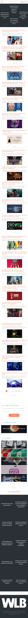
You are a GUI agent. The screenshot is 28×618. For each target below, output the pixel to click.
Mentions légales (15, 612)
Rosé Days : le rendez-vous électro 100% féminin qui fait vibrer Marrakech (13, 114)
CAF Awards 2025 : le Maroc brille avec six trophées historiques (14, 150)
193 (13, 391)
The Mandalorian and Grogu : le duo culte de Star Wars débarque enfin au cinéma (13, 83)
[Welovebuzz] (6, 2)
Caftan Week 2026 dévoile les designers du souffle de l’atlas (14, 131)
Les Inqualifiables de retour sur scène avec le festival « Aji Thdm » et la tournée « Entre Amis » (14, 253)
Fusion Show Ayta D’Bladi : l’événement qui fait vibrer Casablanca (14, 167)
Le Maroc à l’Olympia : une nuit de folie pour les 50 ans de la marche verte (14, 216)
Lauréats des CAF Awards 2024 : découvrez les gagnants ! (11, 303)
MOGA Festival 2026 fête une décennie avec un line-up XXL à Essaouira (13, 67)
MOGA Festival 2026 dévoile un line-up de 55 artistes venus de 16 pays (14, 30)
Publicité (15, 611)
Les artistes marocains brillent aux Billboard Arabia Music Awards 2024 (14, 340)
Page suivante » (18, 391)
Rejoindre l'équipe (7, 611)
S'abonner (14, 415)
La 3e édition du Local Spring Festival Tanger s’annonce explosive (12, 98)
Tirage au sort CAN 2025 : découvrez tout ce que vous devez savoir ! (14, 287)
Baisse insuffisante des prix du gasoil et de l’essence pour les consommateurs (14, 236)
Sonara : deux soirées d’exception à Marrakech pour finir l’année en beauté (13, 200)
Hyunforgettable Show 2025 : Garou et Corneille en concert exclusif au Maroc (13, 270)
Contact (23, 612)
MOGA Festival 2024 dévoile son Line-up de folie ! (14, 373)
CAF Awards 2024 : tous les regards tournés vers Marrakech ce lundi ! (12, 324)
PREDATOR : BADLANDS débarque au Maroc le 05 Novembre (13, 183)
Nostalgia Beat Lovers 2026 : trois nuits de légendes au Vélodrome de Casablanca (14, 47)
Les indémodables (14, 491)
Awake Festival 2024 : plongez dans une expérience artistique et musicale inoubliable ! (13, 357)
